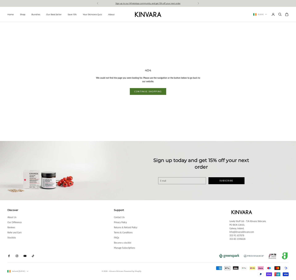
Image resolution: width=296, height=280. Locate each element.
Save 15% (72, 14)
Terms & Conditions (123, 232)
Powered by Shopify (132, 271)
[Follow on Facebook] (8, 255)
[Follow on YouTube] (25, 255)
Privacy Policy (120, 222)
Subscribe (226, 180)
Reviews (11, 227)
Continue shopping (148, 91)
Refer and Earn (14, 232)
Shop (22, 14)
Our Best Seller (54, 14)
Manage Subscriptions (124, 247)
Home (10, 14)
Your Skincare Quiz (92, 14)
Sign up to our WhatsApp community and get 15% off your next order (148, 3)
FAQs (116, 237)
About (111, 14)
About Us (11, 217)
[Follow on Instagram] (16, 255)
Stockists (11, 237)
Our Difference (14, 222)
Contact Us (119, 217)
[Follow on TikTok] (33, 255)
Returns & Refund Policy (125, 227)
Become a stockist (122, 242)
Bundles (35, 14)
